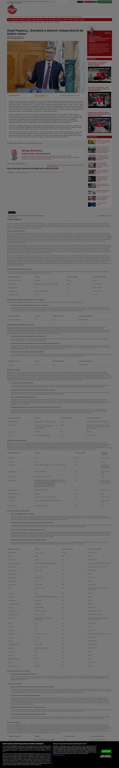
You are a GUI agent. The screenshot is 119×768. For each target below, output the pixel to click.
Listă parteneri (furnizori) (59, 755)
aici (19, 760)
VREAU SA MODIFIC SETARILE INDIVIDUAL (106, 756)
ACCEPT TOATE (106, 751)
